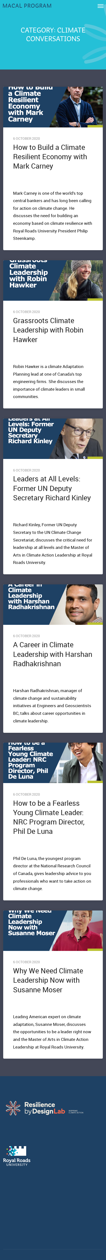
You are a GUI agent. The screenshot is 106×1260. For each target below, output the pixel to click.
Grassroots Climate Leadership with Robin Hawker (48, 330)
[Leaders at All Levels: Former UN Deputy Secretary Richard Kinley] (53, 439)
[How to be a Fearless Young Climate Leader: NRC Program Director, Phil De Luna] (53, 763)
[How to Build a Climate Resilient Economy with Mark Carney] (53, 107)
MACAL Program (27, 6)
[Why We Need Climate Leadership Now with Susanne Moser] (53, 930)
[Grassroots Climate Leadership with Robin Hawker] (53, 280)
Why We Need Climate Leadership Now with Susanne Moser (48, 980)
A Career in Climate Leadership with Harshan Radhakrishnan (52, 654)
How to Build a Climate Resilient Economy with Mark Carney (50, 156)
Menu (101, 6)
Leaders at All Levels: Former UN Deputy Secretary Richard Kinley (52, 488)
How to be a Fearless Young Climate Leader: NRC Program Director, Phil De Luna (49, 817)
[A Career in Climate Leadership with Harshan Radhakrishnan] (53, 604)
